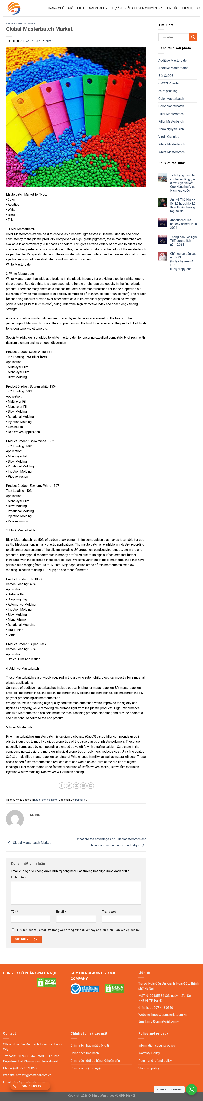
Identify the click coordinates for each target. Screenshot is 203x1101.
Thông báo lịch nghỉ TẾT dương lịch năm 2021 (183, 240)
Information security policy (156, 1045)
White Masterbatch (171, 144)
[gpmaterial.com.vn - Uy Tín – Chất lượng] (20, 8)
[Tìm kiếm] (198, 8)
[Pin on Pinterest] (83, 785)
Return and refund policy (155, 1061)
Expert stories (16, 23)
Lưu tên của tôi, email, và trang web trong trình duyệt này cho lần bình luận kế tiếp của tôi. (78, 930)
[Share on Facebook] (62, 785)
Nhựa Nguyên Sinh (171, 129)
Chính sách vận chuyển (86, 1068)
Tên (14, 911)
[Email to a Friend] (76, 785)
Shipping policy (149, 1068)
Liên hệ (188, 8)
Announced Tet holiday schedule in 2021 (183, 224)
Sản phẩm (96, 8)
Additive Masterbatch (173, 60)
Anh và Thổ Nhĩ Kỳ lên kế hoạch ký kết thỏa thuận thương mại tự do (183, 205)
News (31, 23)
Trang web (109, 911)
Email (61, 911)
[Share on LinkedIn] (90, 785)
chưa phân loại (168, 91)
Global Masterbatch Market (31, 843)
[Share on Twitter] (69, 785)
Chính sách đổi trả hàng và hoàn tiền (95, 1061)
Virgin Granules (168, 137)
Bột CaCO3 (165, 76)
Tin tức (172, 8)
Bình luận (18, 877)
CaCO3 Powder (169, 83)
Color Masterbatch (171, 99)
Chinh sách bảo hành (85, 1053)
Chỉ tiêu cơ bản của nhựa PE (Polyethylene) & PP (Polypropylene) (183, 261)
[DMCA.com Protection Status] (47, 982)
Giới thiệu (76, 8)
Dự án (117, 8)
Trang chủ (55, 8)
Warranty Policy (149, 1053)
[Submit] (193, 37)
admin (49, 41)
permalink (80, 799)
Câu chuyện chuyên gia (144, 8)
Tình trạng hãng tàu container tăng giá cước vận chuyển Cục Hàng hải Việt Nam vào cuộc (183, 182)
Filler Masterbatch (171, 114)
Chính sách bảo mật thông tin (90, 1045)
